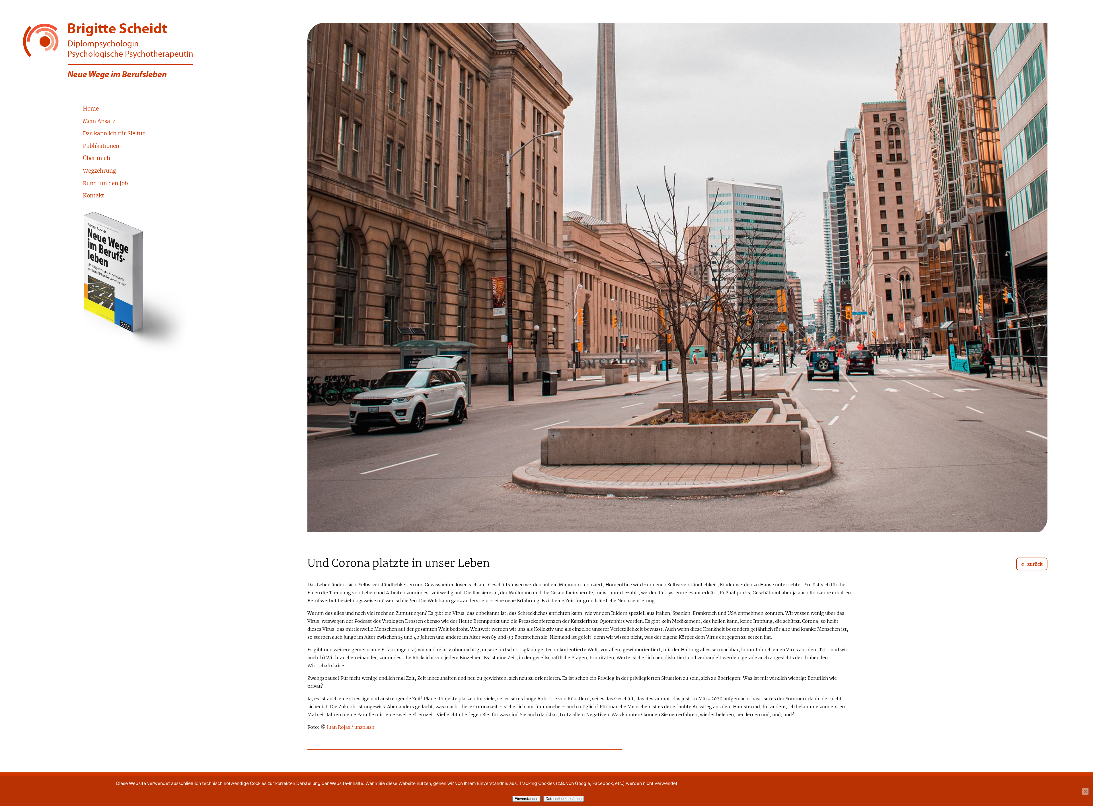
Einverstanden (526, 799)
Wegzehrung (99, 171)
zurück (1034, 564)
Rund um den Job (105, 183)
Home (91, 109)
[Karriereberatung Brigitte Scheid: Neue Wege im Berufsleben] (173, 283)
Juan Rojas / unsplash (350, 727)
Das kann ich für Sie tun (114, 133)
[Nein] (1085, 791)
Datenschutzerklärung (564, 799)
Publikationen (101, 146)
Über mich (96, 158)
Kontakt (93, 196)
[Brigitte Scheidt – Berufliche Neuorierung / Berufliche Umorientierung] (143, 51)
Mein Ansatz (99, 121)
